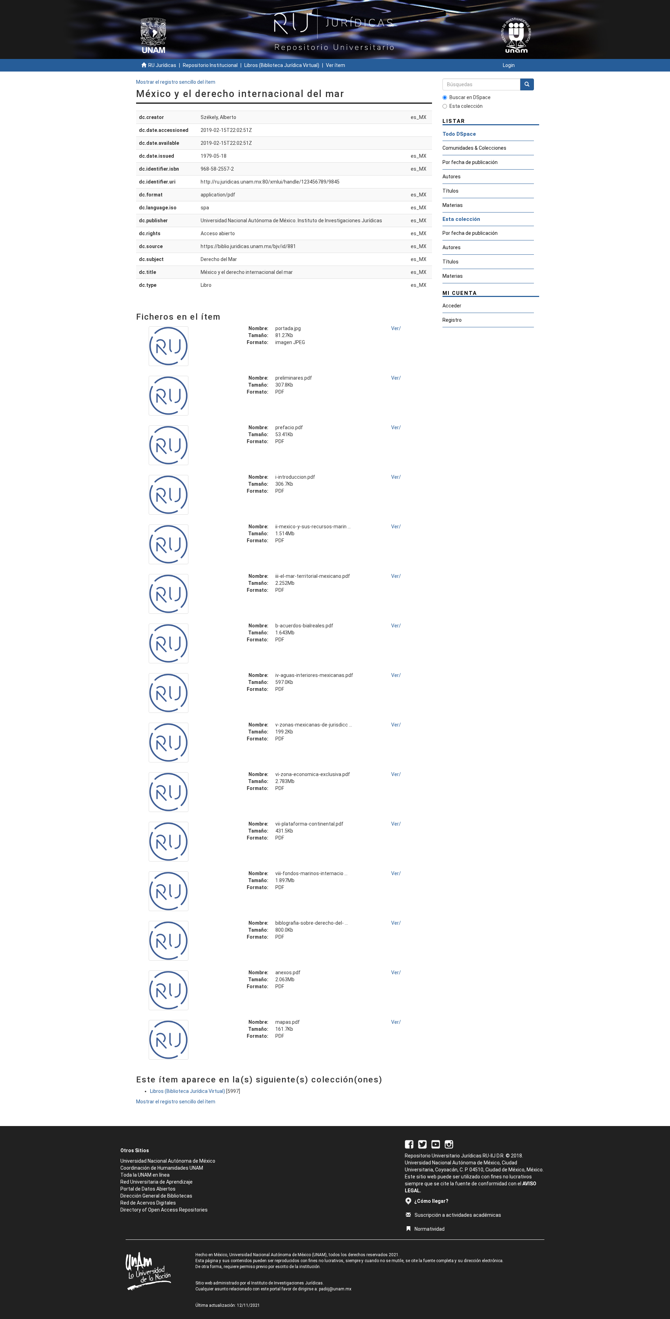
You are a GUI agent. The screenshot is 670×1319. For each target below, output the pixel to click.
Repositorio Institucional (210, 65)
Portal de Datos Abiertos (148, 1189)
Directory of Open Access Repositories (164, 1210)
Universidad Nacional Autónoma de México (167, 1161)
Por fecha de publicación (470, 162)
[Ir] (527, 84)
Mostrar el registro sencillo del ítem (175, 82)
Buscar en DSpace (470, 97)
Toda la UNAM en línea (145, 1175)
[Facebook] (409, 1144)
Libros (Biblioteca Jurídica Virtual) (281, 65)
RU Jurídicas (162, 65)
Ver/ (396, 328)
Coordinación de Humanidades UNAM (161, 1168)
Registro (452, 320)
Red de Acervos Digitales (148, 1203)
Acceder (451, 305)
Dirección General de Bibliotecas (156, 1196)
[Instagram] (449, 1144)
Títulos (450, 191)
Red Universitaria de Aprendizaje (156, 1182)
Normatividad (430, 1229)
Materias (452, 205)
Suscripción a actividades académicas (458, 1215)
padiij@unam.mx (335, 1289)
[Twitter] (422, 1144)
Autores (451, 176)
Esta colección (466, 106)
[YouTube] (435, 1144)
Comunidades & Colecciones (474, 148)
